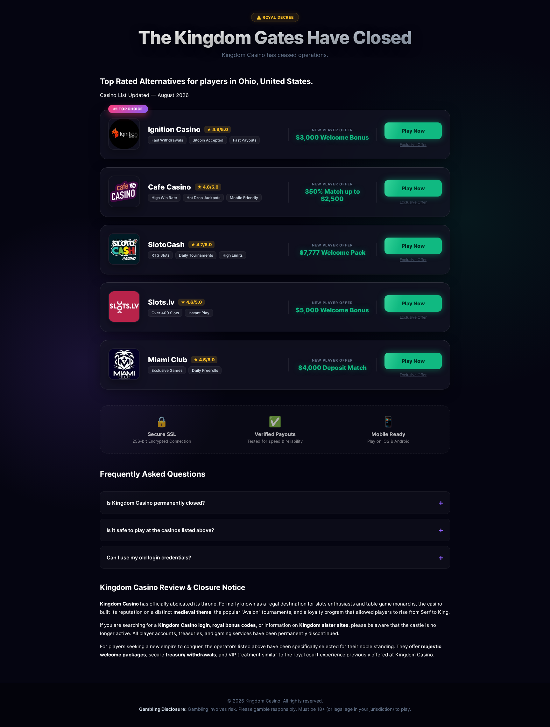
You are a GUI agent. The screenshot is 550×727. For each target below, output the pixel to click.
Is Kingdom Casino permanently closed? (156, 503)
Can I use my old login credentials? (149, 557)
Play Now (413, 131)
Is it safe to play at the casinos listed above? (160, 530)
